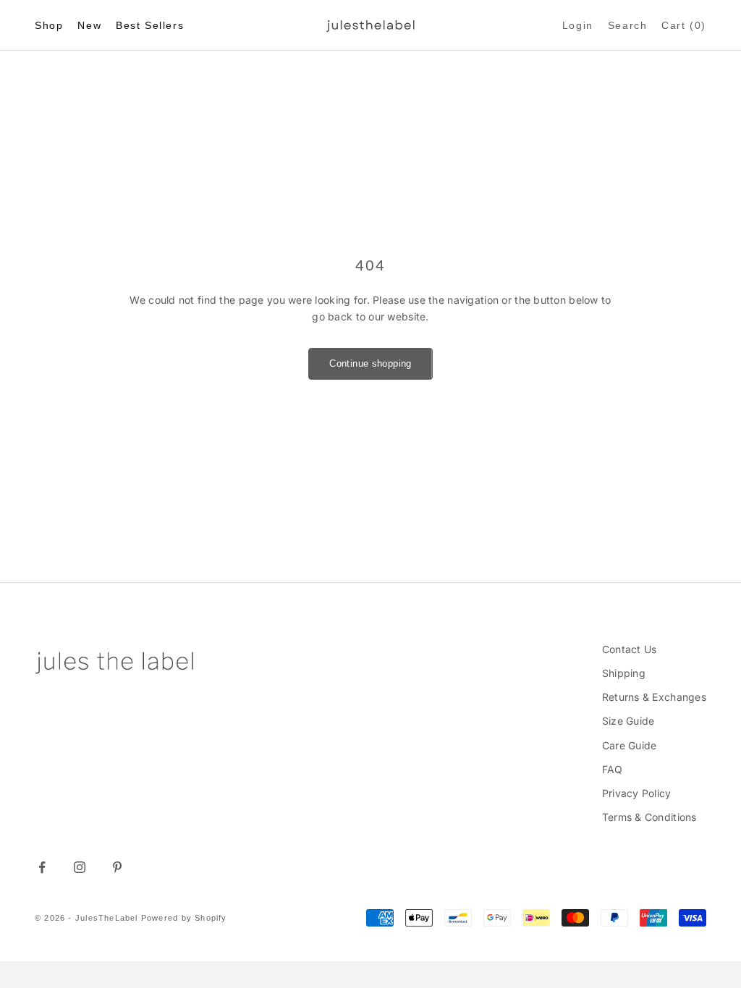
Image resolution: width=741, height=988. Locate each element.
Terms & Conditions (649, 817)
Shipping (623, 673)
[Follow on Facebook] (42, 867)
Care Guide (629, 745)
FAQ (612, 769)
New (89, 25)
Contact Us (629, 649)
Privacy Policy (637, 793)
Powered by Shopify (184, 918)
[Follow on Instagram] (79, 867)
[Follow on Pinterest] (117, 867)
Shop (49, 25)
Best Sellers (150, 25)
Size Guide (628, 721)
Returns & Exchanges (654, 697)
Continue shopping (370, 363)
